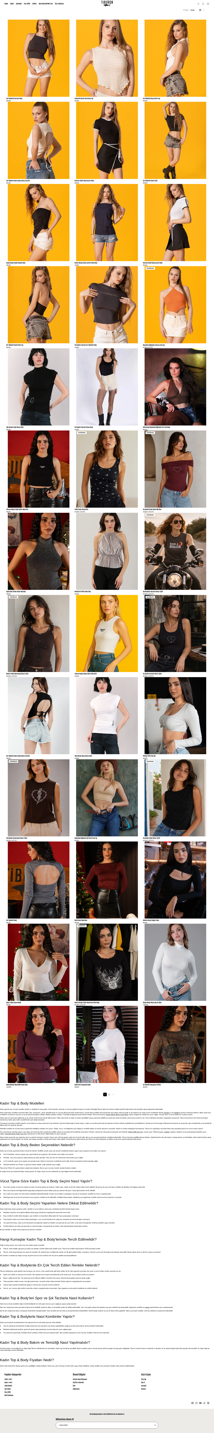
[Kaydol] (155, 1425)
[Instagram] (196, 1403)
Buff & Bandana (8, 1395)
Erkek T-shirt (8, 1379)
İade (74, 1386)
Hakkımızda (76, 1389)
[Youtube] (200, 1403)
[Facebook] (192, 1403)
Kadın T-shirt (8, 1382)
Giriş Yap (143, 1379)
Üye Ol (143, 1382)
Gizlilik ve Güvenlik (78, 1382)
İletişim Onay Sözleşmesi (80, 1379)
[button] (193, 10)
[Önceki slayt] (11, 58)
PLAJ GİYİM (7, 1392)
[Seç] (66, 93)
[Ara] (198, 3)
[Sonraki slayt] (66, 58)
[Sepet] (208, 3)
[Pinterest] (208, 1403)
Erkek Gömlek (8, 1386)
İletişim (143, 1389)
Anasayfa (143, 1386)
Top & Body (7, 1389)
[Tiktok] (204, 1403)
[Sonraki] (113, 1094)
